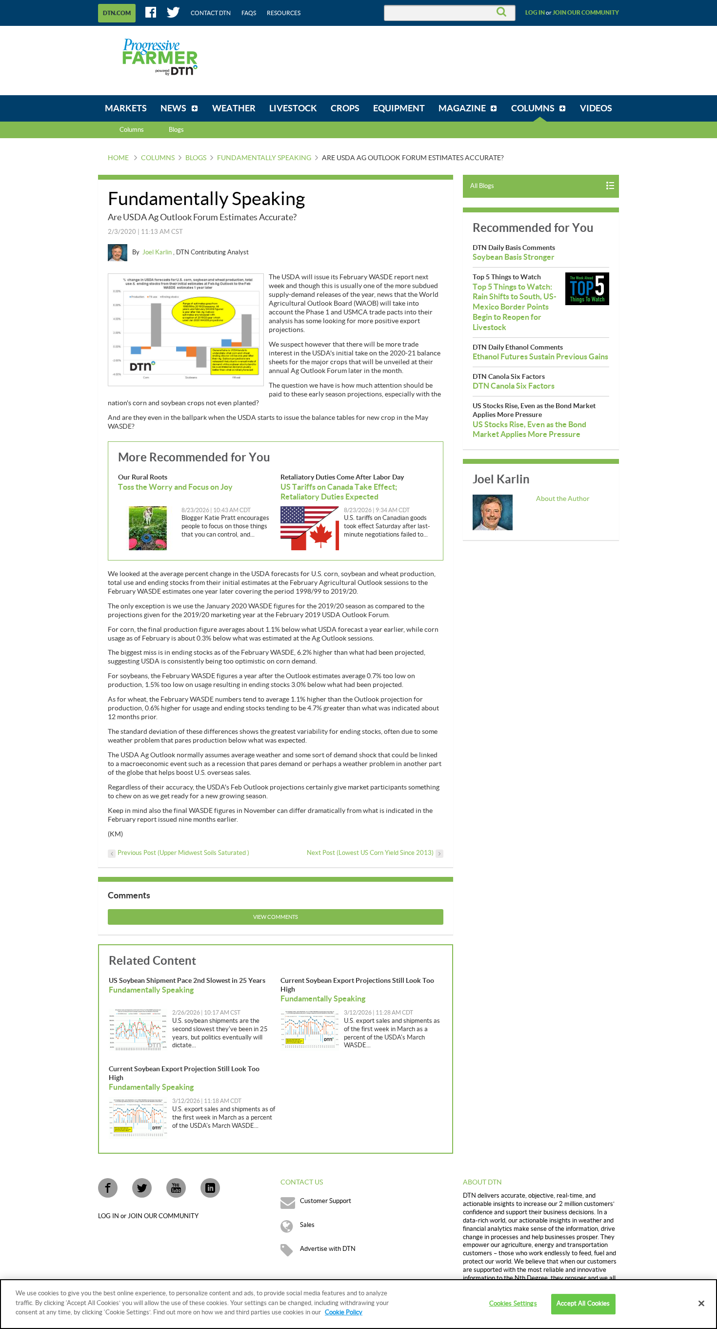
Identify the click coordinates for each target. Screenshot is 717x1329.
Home (118, 158)
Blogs (195, 158)
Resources (283, 13)
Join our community (586, 13)
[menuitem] (126, 108)
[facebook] (108, 1188)
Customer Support (325, 1201)
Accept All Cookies (583, 1303)
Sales (307, 1225)
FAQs (248, 13)
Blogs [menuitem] (176, 129)
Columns (132, 129)
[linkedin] (210, 1188)
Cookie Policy (343, 1312)
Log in (535, 13)
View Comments (275, 917)
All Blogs (482, 186)
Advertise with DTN (328, 1249)
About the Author (563, 499)
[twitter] (142, 1188)
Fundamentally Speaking (264, 158)
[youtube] (176, 1188)
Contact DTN (211, 13)
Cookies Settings (513, 1303)
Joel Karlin (157, 252)
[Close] (701, 1303)
